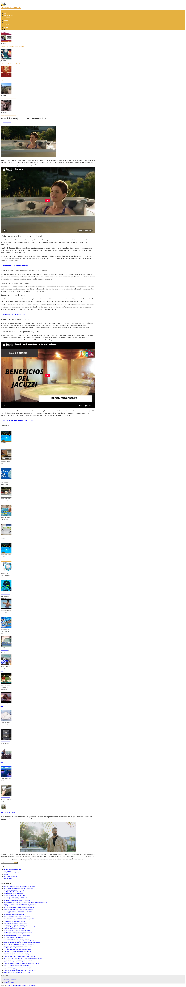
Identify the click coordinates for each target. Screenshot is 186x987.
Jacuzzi (5, 19)
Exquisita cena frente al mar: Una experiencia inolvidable (19, 920)
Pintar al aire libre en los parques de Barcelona (16, 930)
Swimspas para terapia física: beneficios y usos (16, 972)
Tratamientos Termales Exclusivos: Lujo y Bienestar (17, 960)
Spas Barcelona (7, 878)
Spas (4, 22)
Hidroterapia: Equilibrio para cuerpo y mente (16, 939)
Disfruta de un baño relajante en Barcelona (15, 962)
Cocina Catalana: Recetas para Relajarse (15, 913)
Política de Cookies (8, 982)
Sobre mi (5, 26)
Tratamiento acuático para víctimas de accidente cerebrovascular (22, 969)
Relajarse (5, 20)
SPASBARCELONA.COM (11, 7)
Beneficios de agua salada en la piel (13, 928)
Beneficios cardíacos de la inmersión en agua (16, 953)
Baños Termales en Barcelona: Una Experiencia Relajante (19, 906)
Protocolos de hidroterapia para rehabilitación (16, 955)
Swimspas (6, 24)
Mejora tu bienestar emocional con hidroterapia (17, 967)
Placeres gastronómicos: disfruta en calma (15, 895)
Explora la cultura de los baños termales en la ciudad (18, 918)
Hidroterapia (6, 17)
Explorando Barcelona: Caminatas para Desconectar (18, 907)
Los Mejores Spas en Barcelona (12, 948)
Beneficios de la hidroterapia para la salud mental (17, 946)
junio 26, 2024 (7, 122)
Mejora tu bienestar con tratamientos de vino (16, 965)
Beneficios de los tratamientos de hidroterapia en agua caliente (21, 963)
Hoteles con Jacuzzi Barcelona (12, 873)
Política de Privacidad (9, 979)
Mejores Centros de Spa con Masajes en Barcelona (17, 911)
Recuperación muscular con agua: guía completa (17, 932)
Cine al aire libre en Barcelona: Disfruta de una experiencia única (21, 942)
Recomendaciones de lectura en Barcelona (15, 934)
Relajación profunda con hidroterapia (14, 937)
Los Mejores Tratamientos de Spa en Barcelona (16, 900)
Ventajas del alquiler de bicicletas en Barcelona (16, 916)
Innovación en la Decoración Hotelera (14, 921)
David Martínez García (8, 812)
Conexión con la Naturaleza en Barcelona (15, 897)
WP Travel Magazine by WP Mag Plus (25, 985)
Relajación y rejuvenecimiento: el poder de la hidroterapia (19, 904)
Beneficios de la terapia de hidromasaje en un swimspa (19, 956)
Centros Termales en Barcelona (12, 869)
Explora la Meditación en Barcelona (8, 81)
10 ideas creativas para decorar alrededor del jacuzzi (18, 944)
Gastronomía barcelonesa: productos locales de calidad (19, 941)
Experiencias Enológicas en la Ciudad (13, 914)
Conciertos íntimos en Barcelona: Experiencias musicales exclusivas (22, 958)
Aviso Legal (6, 981)
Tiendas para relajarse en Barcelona (8, 115)
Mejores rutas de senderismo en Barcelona (15, 923)
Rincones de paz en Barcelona (12, 899)
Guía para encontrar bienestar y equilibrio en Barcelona (12, 46)
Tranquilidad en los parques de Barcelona (15, 925)
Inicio (4, 13)
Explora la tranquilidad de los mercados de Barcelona (12, 64)
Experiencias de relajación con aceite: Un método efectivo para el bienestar (25, 902)
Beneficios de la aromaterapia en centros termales (18, 909)
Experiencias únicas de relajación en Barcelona (16, 935)
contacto (6, 27)
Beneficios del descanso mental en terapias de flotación (19, 970)
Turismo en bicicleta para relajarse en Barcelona (17, 951)
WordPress (11, 985)
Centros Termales (8, 15)
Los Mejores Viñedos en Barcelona (8, 98)
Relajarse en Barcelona (10, 876)
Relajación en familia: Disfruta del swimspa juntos (17, 949)
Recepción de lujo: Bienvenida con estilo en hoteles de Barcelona (21, 927)
